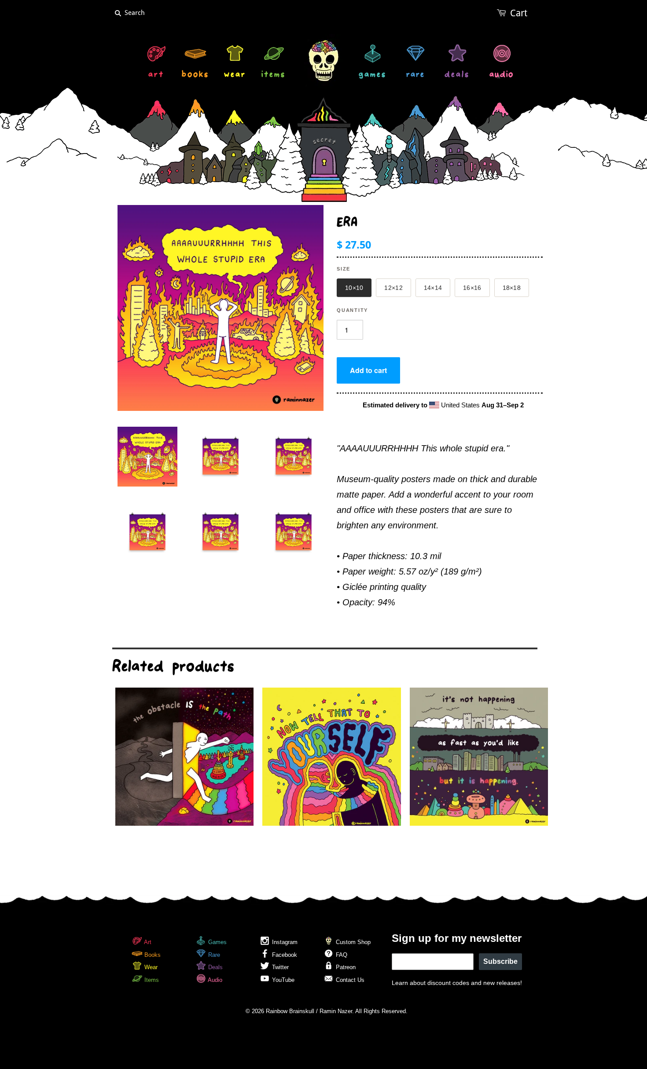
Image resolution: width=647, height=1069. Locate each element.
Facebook (283, 955)
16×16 (472, 287)
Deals (214, 967)
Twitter (279, 967)
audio (501, 75)
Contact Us (349, 980)
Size (343, 268)
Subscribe (500, 961)
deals (457, 75)
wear (235, 75)
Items (151, 980)
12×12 (393, 287)
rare (415, 75)
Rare (213, 955)
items (273, 75)
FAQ (340, 955)
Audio (214, 980)
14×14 (433, 287)
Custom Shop (352, 942)
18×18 (512, 287)
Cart (518, 12)
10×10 (354, 287)
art (156, 75)
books (195, 75)
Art (147, 942)
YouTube (282, 980)
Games (216, 942)
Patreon (345, 967)
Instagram (284, 942)
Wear (150, 967)
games (372, 75)
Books (152, 955)
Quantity (352, 310)
